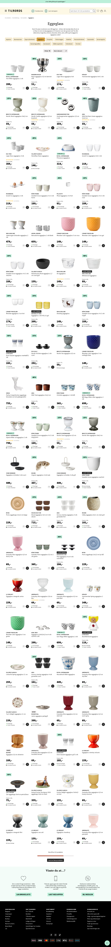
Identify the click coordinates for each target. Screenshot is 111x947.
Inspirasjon (8, 914)
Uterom (48, 921)
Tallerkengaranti (72, 919)
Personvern (29, 923)
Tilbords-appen (30, 916)
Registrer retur (91, 921)
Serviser (7, 921)
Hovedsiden (8, 18)
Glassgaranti (70, 916)
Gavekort (49, 914)
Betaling (89, 926)
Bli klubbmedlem (72, 911)
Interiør (48, 919)
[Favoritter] (23, 88)
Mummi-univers (9, 923)
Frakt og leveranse (92, 923)
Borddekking (15, 18)
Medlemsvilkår (71, 921)
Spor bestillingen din (93, 928)
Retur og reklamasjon (93, 919)
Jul (6, 928)
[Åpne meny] (6, 11)
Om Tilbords (29, 911)
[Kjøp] (27, 88)
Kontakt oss (91, 911)
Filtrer (46, 51)
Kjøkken (48, 916)
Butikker (28, 914)
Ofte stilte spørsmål (93, 914)
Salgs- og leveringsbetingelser (96, 916)
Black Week (8, 926)
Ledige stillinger (30, 921)
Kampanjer (49, 923)
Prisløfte (69, 914)
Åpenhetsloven (30, 928)
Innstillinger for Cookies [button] (33, 926)
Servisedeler (24, 18)
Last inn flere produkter (55, 860)
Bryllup (7, 919)
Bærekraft (29, 919)
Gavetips (7, 916)
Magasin (7, 911)
